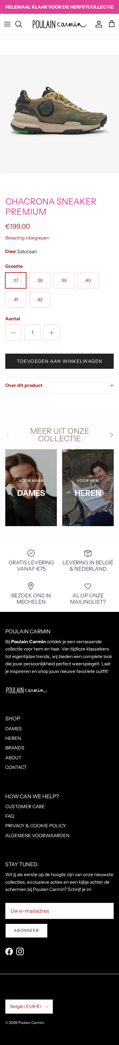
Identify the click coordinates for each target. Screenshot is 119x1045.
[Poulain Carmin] (59, 24)
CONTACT (16, 767)
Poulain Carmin (31, 1022)
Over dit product (24, 385)
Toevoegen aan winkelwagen (59, 361)
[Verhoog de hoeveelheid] (52, 332)
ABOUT (13, 758)
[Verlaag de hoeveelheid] (13, 332)
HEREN (13, 738)
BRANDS (14, 748)
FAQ (9, 816)
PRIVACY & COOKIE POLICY (35, 826)
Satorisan (27, 251)
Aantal (12, 319)
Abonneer (26, 930)
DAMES (13, 729)
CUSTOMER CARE (25, 806)
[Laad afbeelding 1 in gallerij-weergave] (59, 114)
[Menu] (7, 24)
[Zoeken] (22, 24)
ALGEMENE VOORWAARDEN (37, 836)
